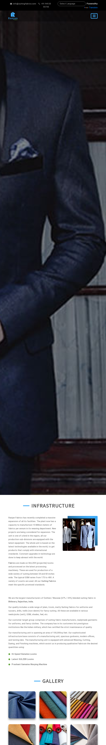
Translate (93, 7)
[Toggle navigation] (94, 16)
